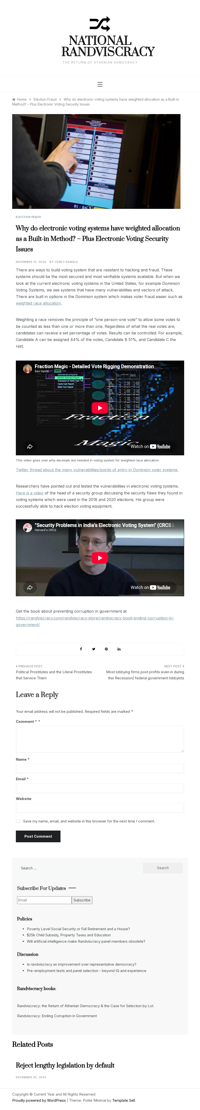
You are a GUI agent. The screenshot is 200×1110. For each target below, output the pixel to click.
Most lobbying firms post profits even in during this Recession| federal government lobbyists (145, 675)
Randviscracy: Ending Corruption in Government (57, 1016)
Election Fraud (28, 217)
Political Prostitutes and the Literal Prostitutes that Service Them (54, 675)
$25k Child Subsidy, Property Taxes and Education (69, 935)
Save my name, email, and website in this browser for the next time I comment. (89, 821)
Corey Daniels (66, 262)
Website (23, 798)
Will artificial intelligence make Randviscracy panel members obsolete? (86, 941)
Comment (26, 721)
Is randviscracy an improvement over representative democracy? (81, 964)
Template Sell (123, 1100)
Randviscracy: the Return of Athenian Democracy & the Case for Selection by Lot (85, 1005)
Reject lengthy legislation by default (65, 1066)
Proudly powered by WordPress (39, 1100)
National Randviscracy (100, 47)
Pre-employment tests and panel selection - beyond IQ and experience (86, 970)
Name (23, 759)
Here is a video (29, 493)
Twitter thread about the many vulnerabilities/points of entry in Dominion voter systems (97, 469)
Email (22, 779)
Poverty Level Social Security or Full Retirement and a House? (78, 929)
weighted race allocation (38, 303)
